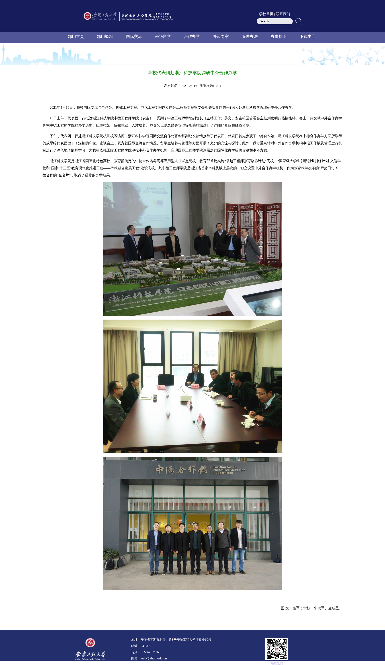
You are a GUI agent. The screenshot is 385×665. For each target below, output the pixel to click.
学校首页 (266, 14)
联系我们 (283, 14)
